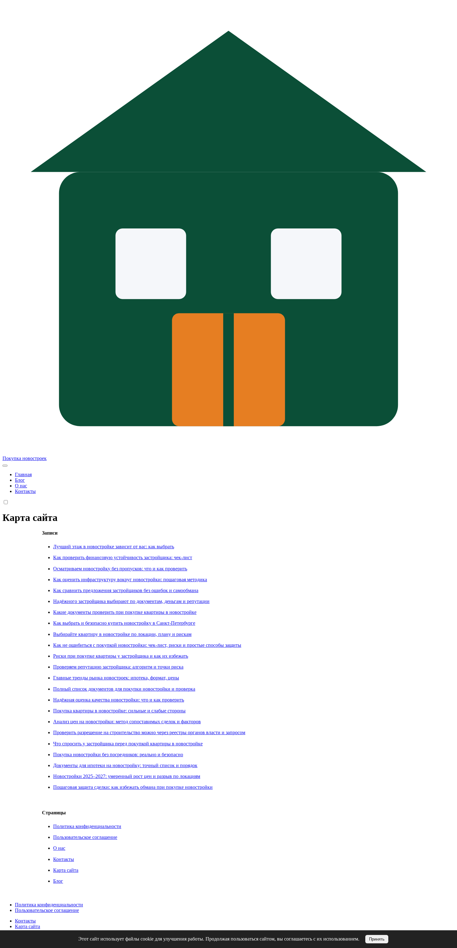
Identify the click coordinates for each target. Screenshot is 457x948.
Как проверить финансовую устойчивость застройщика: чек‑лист (122, 557)
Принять (377, 939)
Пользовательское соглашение (85, 837)
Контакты (25, 491)
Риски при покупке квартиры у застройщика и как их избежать (120, 656)
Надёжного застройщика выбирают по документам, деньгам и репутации (131, 601)
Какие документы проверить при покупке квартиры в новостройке (124, 612)
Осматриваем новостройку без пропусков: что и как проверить (120, 568)
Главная (23, 474)
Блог (20, 480)
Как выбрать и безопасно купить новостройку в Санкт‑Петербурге (124, 623)
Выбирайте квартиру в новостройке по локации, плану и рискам (122, 634)
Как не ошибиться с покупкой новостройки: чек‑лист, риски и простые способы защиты (147, 645)
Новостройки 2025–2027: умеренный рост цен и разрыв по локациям (126, 776)
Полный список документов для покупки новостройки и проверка (124, 689)
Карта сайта (65, 870)
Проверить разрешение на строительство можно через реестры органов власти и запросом (149, 732)
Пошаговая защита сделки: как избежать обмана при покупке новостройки (133, 787)
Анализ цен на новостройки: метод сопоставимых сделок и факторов (127, 721)
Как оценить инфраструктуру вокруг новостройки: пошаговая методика (130, 579)
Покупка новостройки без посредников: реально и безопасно (118, 754)
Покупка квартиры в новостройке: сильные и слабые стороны (119, 710)
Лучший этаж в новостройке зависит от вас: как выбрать (113, 546)
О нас (21, 485)
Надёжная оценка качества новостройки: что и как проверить (118, 699)
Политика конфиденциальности (87, 826)
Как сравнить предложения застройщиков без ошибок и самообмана (125, 590)
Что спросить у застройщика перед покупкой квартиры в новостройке (128, 743)
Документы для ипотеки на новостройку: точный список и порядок (125, 765)
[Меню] (4, 466)
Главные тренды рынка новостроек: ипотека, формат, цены (116, 677)
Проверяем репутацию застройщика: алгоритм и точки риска (118, 667)
